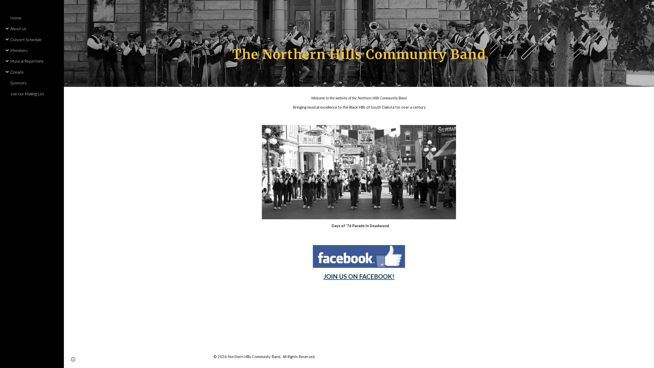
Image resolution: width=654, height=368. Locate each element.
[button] (648, 7)
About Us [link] (18, 28)
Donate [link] (17, 72)
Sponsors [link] (18, 82)
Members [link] (19, 50)
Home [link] (15, 17)
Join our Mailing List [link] (27, 93)
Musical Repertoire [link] (27, 61)
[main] (359, 43)
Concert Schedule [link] (26, 39)
